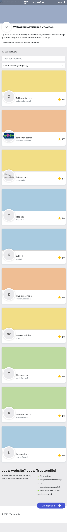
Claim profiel (48, 505)
